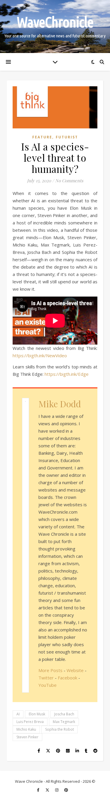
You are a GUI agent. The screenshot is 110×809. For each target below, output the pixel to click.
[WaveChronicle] (55, 26)
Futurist (67, 137)
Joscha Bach (64, 714)
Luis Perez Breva (30, 721)
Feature (42, 137)
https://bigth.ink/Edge (67, 374)
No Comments (69, 180)
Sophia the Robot (59, 729)
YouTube (47, 685)
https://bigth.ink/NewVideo (40, 355)
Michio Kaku (26, 729)
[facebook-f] (38, 790)
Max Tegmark (64, 721)
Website (75, 670)
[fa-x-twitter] (47, 790)
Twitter (46, 678)
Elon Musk (37, 714)
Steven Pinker (27, 736)
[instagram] (57, 790)
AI (18, 714)
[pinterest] (66, 790)
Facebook (67, 678)
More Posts (50, 670)
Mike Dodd (59, 404)
